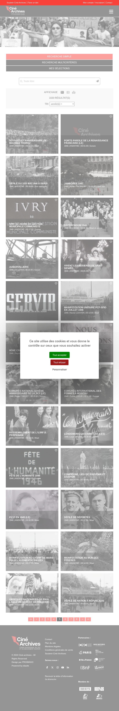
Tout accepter (59, 355)
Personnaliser (59, 369)
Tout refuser (59, 362)
